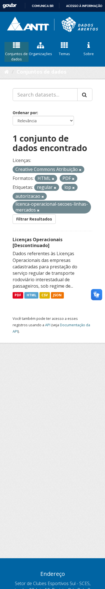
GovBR (10, 5)
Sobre (88, 53)
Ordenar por (25, 112)
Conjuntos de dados (16, 56)
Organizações (40, 53)
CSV (44, 295)
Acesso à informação (84, 6)
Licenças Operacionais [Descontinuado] (37, 242)
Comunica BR (42, 6)
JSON (57, 295)
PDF (18, 295)
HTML (31, 295)
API (47, 324)
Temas (64, 53)
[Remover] (80, 170)
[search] (84, 94)
